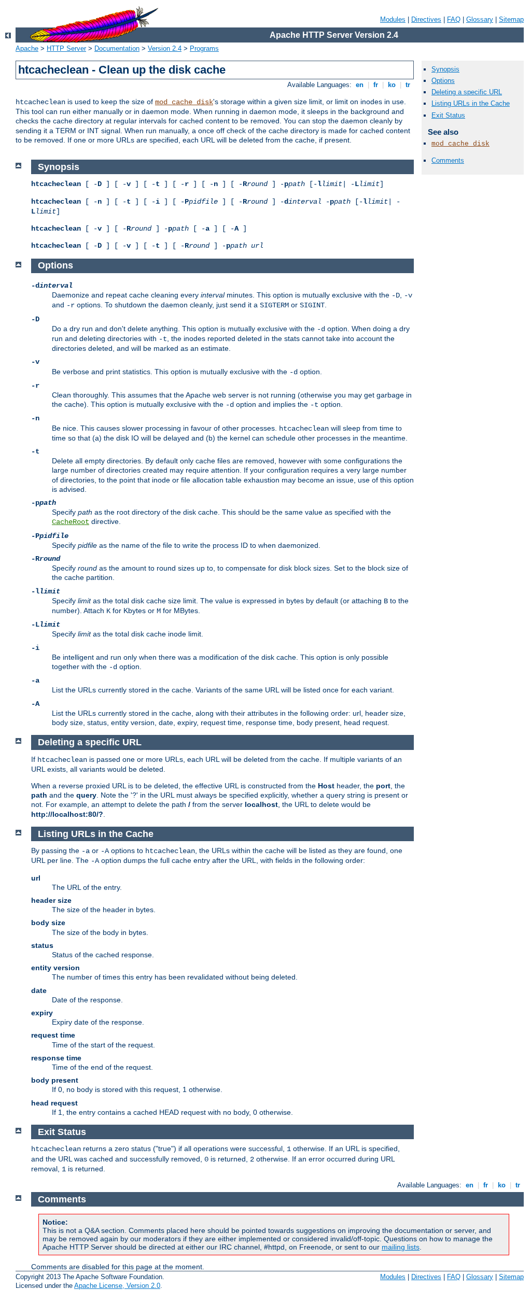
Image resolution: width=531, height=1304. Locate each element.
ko (392, 85)
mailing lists (401, 1247)
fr (375, 85)
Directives (426, 19)
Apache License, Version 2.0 (117, 1285)
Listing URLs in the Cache (470, 103)
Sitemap (511, 19)
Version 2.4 (164, 48)
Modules (393, 19)
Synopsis (445, 69)
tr (407, 85)
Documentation (116, 48)
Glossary (479, 19)
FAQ (453, 19)
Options (443, 80)
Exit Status (448, 115)
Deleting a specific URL (466, 92)
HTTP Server (66, 48)
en (360, 85)
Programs (204, 48)
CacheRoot (70, 522)
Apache (27, 48)
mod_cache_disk (184, 102)
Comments (447, 160)
